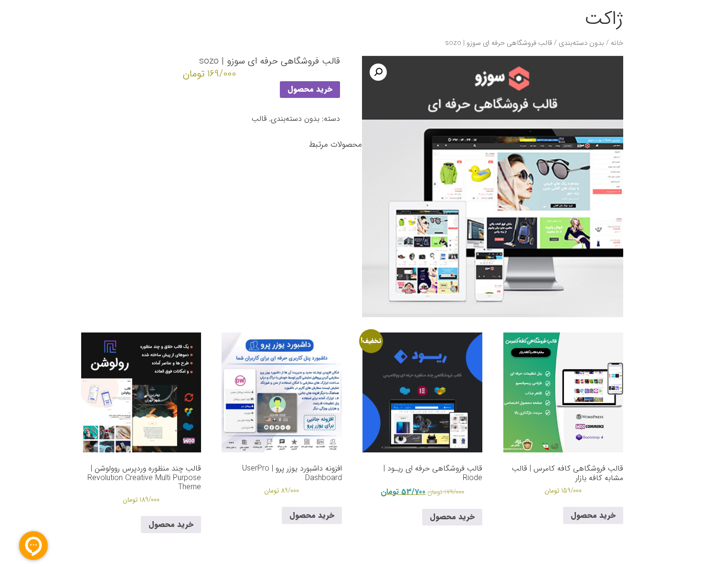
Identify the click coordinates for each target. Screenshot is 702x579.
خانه (617, 43)
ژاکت (604, 19)
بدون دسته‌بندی (581, 43)
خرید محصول (309, 89)
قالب (259, 119)
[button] (378, 72)
